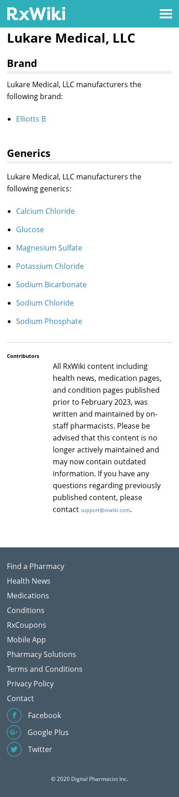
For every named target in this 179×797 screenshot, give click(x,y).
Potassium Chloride (50, 266)
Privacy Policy (30, 684)
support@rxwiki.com (105, 510)
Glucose (30, 229)
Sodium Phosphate (49, 321)
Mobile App (26, 640)
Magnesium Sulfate (49, 248)
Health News (28, 581)
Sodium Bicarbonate (51, 284)
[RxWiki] (36, 13)
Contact (20, 698)
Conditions (26, 610)
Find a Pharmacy (35, 566)
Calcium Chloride (45, 211)
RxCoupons (26, 625)
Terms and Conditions (45, 669)
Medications (28, 596)
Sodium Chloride (45, 303)
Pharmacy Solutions (41, 654)
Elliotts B (31, 119)
